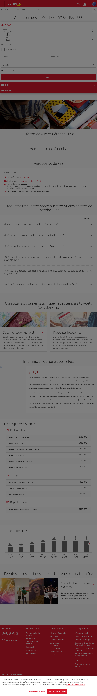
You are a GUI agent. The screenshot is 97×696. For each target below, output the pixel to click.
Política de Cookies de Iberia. (75, 684)
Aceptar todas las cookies (57, 691)
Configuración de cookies (36, 691)
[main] (48, 686)
